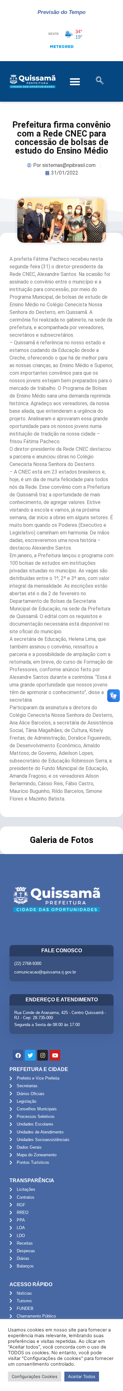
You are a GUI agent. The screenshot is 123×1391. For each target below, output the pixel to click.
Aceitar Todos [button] (81, 1376)
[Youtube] (55, 1055)
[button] (75, 81)
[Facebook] (18, 1055)
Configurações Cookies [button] (34, 1376)
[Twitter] (30, 1055)
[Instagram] (42, 1055)
